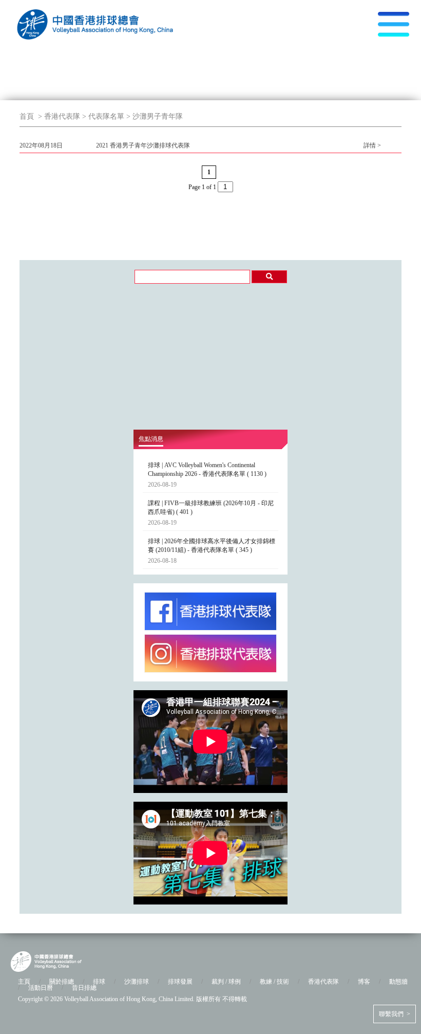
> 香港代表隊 (58, 116)
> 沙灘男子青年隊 (153, 116)
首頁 (27, 116)
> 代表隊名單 (102, 116)
